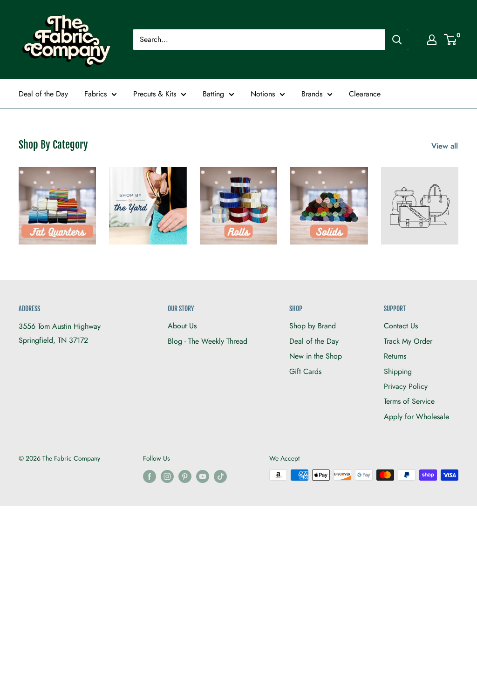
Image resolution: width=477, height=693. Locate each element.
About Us (182, 325)
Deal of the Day (43, 93)
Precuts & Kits (154, 93)
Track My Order (408, 341)
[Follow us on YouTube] (202, 476)
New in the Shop (315, 356)
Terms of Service (409, 401)
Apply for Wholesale (416, 416)
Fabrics (95, 93)
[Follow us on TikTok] (220, 476)
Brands (311, 93)
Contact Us (401, 325)
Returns (395, 356)
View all (445, 146)
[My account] (431, 39)
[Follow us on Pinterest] (184, 476)
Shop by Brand (312, 325)
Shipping (398, 371)
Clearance (365, 93)
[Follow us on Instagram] (167, 476)
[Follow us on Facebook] (149, 476)
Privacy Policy (406, 386)
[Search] (397, 39)
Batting (213, 93)
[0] (451, 39)
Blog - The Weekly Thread (207, 341)
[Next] (458, 200)
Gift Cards (305, 371)
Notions (263, 93)
